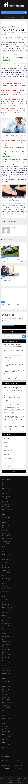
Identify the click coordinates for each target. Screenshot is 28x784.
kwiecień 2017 (6, 686)
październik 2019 (7, 607)
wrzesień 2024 (6, 491)
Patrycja (5, 32)
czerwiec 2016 (6, 713)
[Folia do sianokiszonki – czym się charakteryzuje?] (10, 249)
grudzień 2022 (6, 533)
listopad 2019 (6, 604)
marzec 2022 (5, 557)
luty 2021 (4, 583)
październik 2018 (7, 639)
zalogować (11, 318)
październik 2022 (7, 538)
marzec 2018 (5, 657)
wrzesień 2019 (6, 610)
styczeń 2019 (5, 631)
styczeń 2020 (6, 599)
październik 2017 (7, 670)
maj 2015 (4, 747)
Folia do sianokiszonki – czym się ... (12, 259)
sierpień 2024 (6, 493)
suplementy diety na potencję (17, 205)
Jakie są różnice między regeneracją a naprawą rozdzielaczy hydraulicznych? (14, 371)
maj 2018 (5, 652)
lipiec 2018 (5, 647)
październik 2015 (7, 734)
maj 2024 (5, 499)
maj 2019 (4, 620)
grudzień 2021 (6, 565)
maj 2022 (5, 551)
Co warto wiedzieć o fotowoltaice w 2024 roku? (13, 390)
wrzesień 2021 (6, 570)
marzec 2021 (5, 581)
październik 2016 (7, 702)
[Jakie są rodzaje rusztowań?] (10, 295)
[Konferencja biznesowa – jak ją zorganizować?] (10, 271)
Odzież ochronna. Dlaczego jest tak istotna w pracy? (13, 399)
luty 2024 (5, 501)
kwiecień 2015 (6, 750)
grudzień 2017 (6, 665)
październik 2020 (7, 588)
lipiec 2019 (5, 615)
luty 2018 (5, 660)
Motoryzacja (7, 450)
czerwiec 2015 (6, 744)
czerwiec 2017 (6, 681)
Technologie (7, 462)
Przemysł (6, 454)
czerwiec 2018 (6, 649)
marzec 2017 (5, 689)
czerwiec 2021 (6, 578)
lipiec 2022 (5, 546)
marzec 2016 (5, 721)
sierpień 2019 (6, 612)
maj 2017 (4, 684)
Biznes (5, 438)
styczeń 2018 (6, 662)
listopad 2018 (6, 636)
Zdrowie (6, 466)
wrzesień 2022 (6, 541)
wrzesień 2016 (6, 705)
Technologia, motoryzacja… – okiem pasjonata (14, 778)
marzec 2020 (6, 594)
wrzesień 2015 (6, 737)
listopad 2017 (6, 668)
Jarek (4, 261)
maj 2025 (5, 485)
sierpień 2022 (6, 543)
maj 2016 (4, 715)
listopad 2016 (6, 700)
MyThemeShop (17, 782)
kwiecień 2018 (6, 655)
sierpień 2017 (6, 676)
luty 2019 (4, 628)
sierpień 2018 (6, 644)
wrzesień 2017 (6, 673)
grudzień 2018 (6, 633)
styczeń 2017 (5, 694)
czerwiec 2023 (6, 517)
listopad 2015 (6, 731)
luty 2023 (5, 528)
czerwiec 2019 (6, 618)
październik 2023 (7, 509)
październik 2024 (7, 488)
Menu (3, 12)
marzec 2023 (5, 525)
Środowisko (7, 458)
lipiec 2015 (5, 742)
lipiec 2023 (5, 514)
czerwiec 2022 (6, 549)
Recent (20, 327)
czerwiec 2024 (6, 496)
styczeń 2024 (6, 504)
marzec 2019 (5, 625)
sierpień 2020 (6, 591)
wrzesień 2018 (6, 641)
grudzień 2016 (6, 697)
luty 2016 (5, 723)
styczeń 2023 (6, 530)
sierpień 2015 (6, 739)
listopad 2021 (6, 567)
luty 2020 (5, 596)
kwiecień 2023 (6, 522)
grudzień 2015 (6, 729)
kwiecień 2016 (6, 718)
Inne (20, 32)
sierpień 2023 (6, 512)
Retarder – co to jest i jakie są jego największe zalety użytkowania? (14, 410)
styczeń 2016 (6, 726)
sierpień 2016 (6, 707)
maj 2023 (4, 520)
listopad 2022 (6, 536)
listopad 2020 (6, 586)
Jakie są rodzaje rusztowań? (10, 304)
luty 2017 (4, 692)
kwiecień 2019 (6, 623)
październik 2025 (7, 483)
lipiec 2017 (5, 678)
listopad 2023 (6, 506)
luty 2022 (5, 559)
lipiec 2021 (5, 575)
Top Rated (8, 327)
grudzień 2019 (6, 602)
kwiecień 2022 (6, 554)
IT (2, 763)
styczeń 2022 (6, 562)
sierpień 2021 (6, 573)
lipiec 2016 (5, 710)
